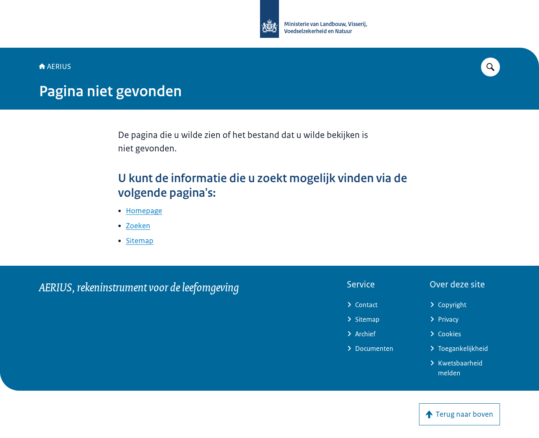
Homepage (144, 211)
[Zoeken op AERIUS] (490, 67)
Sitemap (139, 241)
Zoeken (138, 226)
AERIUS (59, 66)
